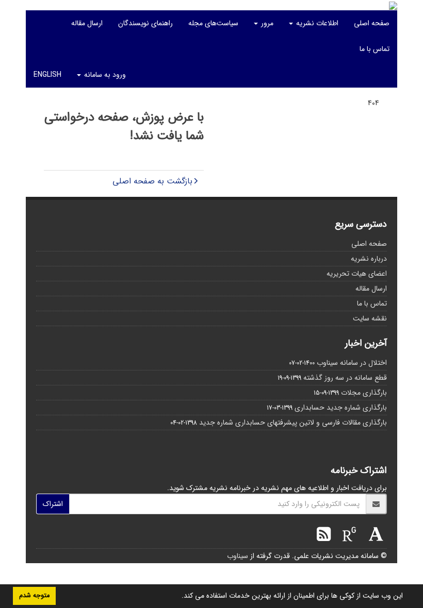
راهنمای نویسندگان (145, 23)
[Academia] (373, 535)
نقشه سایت (370, 318)
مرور (266, 23)
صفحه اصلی (371, 23)
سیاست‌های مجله (213, 23)
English (47, 74)
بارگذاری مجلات (364, 392)
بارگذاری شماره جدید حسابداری (341, 407)
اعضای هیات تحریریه (357, 273)
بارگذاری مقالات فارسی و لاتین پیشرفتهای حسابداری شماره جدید (293, 422)
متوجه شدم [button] (34, 595)
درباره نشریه (369, 258)
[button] (178, 596)
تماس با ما (374, 49)
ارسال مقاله (87, 23)
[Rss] (323, 535)
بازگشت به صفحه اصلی (152, 181)
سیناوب (237, 556)
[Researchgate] (346, 535)
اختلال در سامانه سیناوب (352, 362)
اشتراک (53, 504)
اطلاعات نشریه (316, 23)
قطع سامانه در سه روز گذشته (345, 377)
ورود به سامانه (104, 74)
